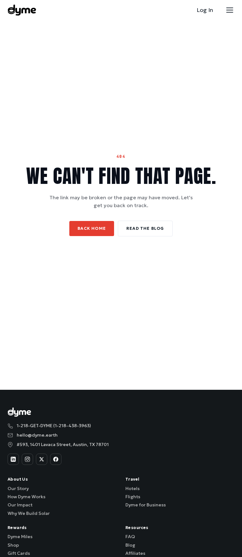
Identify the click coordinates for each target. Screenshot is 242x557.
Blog (130, 545)
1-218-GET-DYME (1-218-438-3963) (54, 425)
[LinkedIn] (13, 459)
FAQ (130, 536)
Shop (13, 545)
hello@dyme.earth (37, 435)
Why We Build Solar (29, 513)
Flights (132, 496)
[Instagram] (27, 459)
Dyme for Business (145, 505)
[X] (41, 459)
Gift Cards (19, 553)
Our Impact (20, 505)
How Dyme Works (26, 496)
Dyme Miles (20, 536)
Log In (205, 10)
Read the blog (145, 228)
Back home (92, 228)
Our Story (18, 488)
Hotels (132, 488)
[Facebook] (55, 459)
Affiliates (135, 553)
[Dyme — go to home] (22, 10)
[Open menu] (229, 10)
